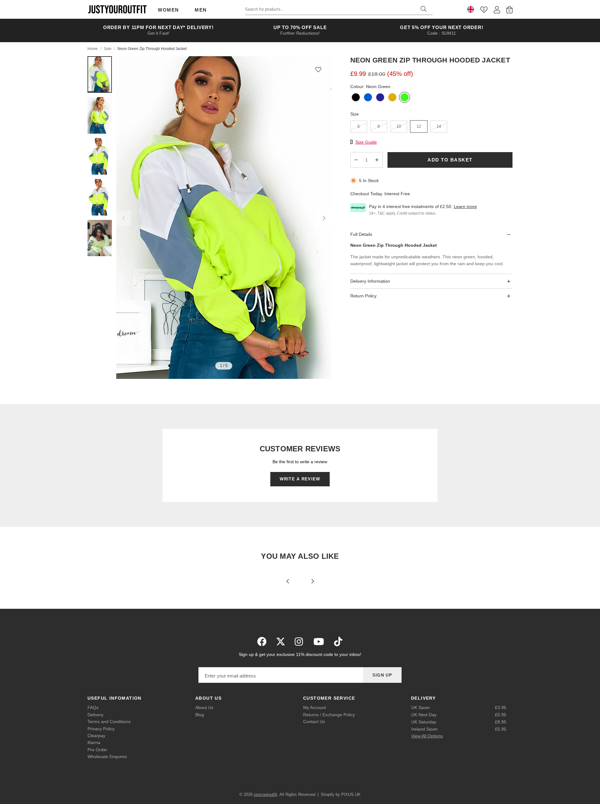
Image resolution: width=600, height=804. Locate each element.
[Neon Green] (404, 98)
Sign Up (382, 675)
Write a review (300, 479)
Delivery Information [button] (370, 281)
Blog (199, 714)
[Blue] (368, 98)
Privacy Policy (101, 728)
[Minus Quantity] (356, 159)
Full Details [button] (361, 234)
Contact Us (314, 721)
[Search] (423, 9)
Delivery (95, 714)
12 (419, 126)
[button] (318, 69)
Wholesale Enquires (107, 756)
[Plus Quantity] (376, 159)
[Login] (497, 9)
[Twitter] (280, 641)
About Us (204, 707)
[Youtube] (318, 641)
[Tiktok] (338, 641)
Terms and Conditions (109, 721)
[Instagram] (299, 641)
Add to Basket (450, 159)
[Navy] (380, 98)
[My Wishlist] (484, 9)
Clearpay (96, 735)
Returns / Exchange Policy (329, 714)
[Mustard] (392, 98)
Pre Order (97, 749)
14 (439, 126)
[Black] (356, 98)
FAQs (93, 707)
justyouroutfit (117, 9)
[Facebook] (262, 641)
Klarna (94, 742)
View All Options (427, 735)
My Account (314, 707)
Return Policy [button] (363, 295)
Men (201, 9)
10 (399, 126)
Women (168, 9)
